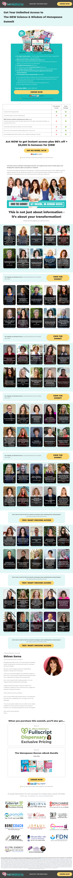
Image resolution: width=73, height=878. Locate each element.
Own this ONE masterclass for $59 (9, 246)
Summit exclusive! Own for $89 (63, 246)
